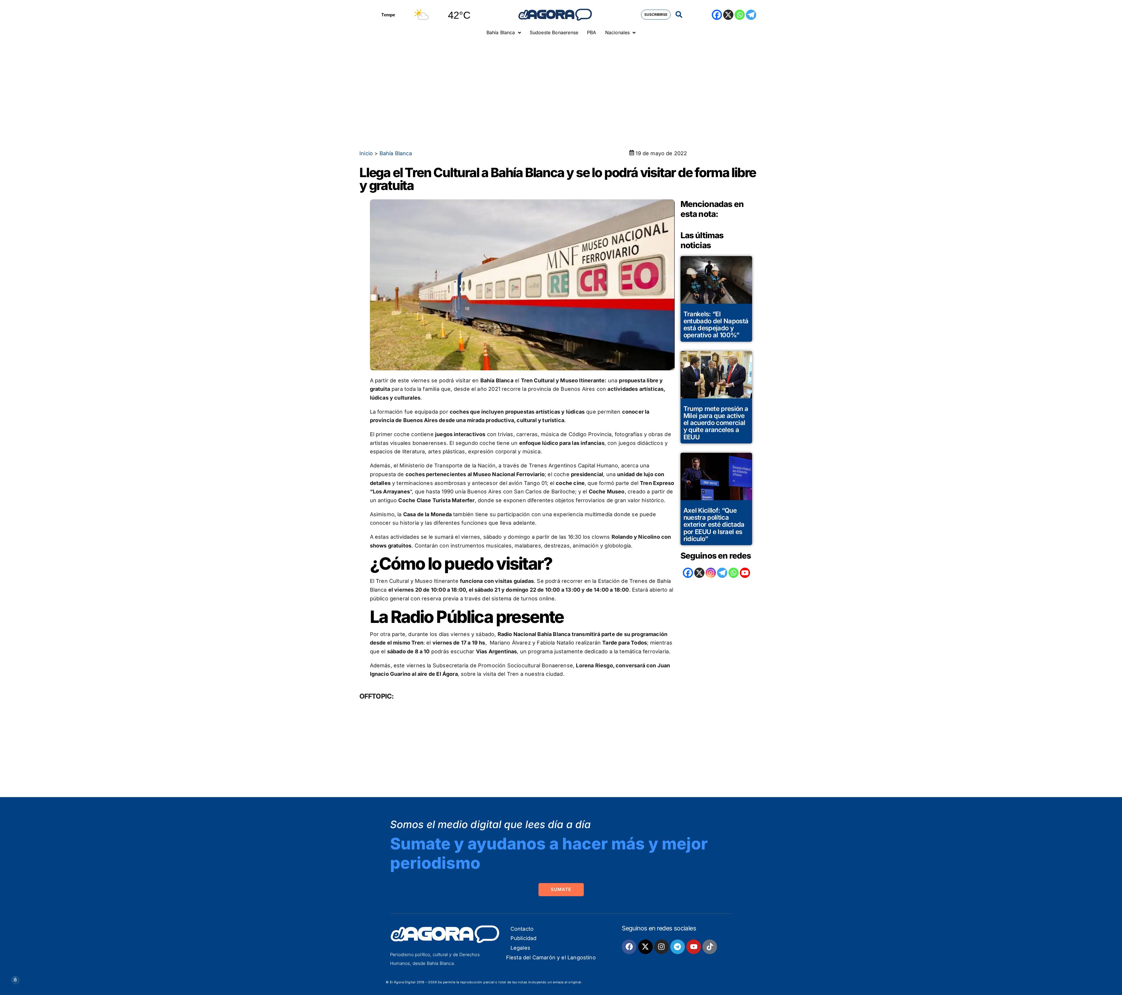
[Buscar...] (678, 15)
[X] (728, 15)
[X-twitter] (645, 946)
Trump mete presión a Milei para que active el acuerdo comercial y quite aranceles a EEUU (715, 423)
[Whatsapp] (740, 15)
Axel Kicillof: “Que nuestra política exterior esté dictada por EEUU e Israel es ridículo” (713, 525)
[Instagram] (711, 573)
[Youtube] (693, 946)
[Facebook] (717, 15)
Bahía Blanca (396, 153)
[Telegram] (751, 15)
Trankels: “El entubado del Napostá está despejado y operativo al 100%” (716, 324)
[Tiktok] (709, 946)
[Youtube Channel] (745, 573)
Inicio (366, 153)
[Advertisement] (561, 83)
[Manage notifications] (15, 979)
